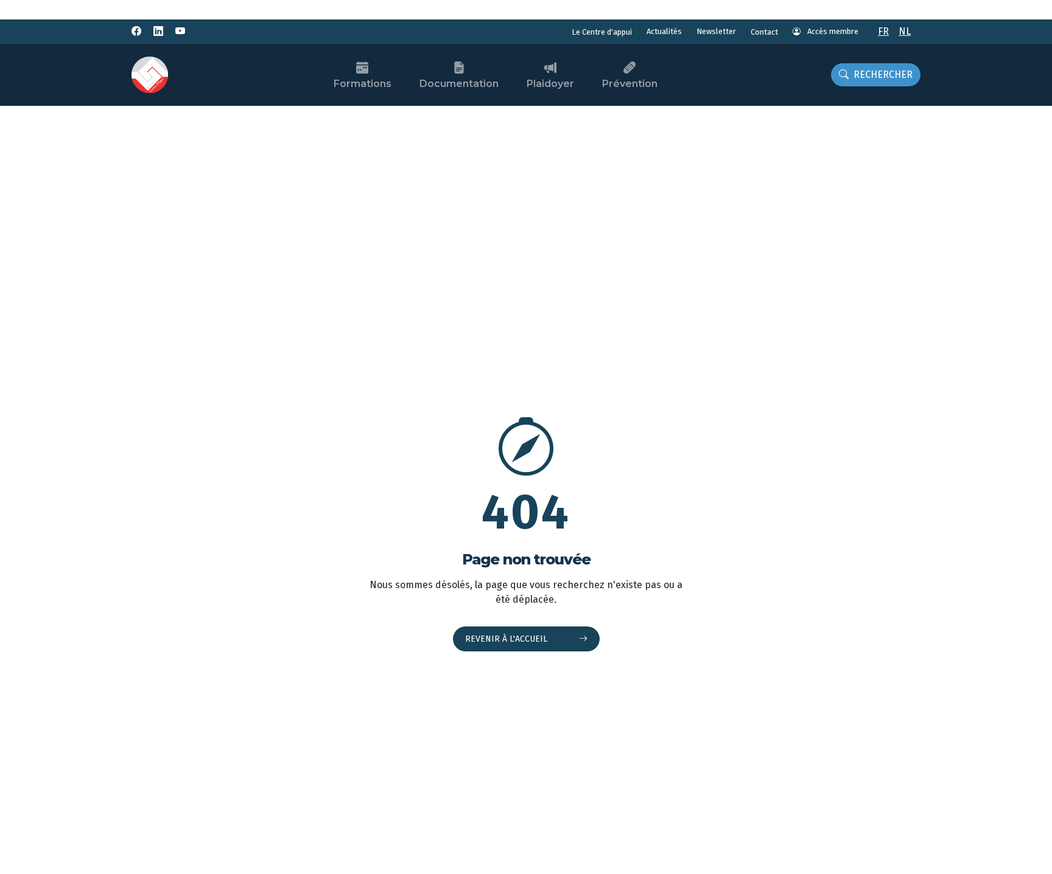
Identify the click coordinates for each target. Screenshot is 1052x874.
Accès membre (831, 31)
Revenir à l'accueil (507, 639)
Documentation (459, 83)
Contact (764, 31)
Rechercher (883, 74)
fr (883, 31)
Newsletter (716, 31)
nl (905, 31)
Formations (362, 83)
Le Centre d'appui (602, 31)
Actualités (664, 31)
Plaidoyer (550, 83)
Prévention (630, 83)
